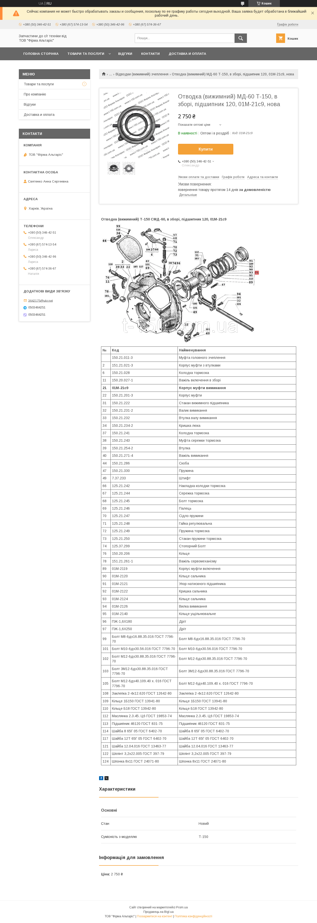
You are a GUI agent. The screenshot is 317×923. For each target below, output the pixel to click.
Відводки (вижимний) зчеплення (142, 74)
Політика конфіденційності (193, 916)
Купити (206, 149)
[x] (106, 779)
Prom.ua (182, 907)
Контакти (150, 54)
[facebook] (101, 779)
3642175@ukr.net (40, 300)
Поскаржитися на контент (154, 916)
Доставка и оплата (187, 54)
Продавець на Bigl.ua (158, 912)
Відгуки (125, 54)
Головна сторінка (40, 54)
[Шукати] (241, 38)
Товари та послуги (85, 54)
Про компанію (35, 94)
